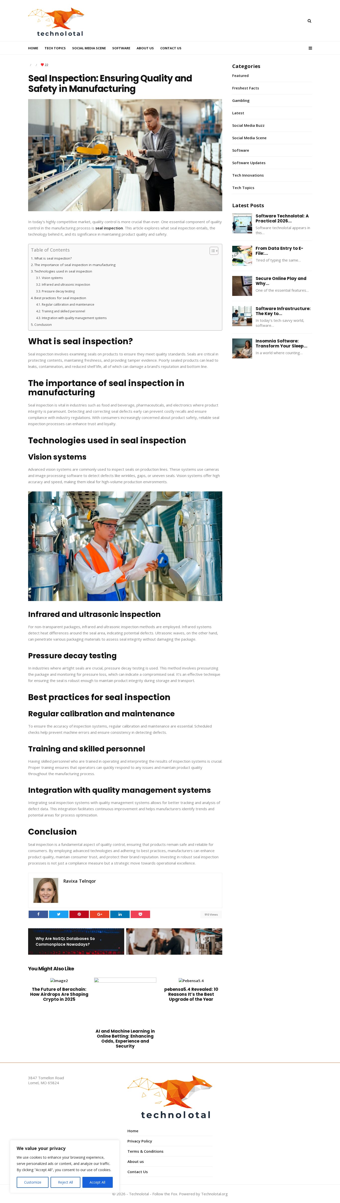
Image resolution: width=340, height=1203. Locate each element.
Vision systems (52, 278)
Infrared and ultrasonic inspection (66, 284)
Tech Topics (55, 48)
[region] (64, 1166)
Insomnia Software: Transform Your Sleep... (281, 343)
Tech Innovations (248, 175)
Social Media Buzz (248, 125)
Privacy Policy (139, 1140)
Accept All (97, 1182)
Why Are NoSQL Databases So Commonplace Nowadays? (65, 941)
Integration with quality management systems (74, 318)
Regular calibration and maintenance (68, 304)
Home (33, 48)
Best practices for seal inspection (60, 298)
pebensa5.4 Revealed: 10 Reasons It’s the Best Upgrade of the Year (191, 994)
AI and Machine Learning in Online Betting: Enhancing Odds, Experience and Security (125, 1038)
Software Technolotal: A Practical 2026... (282, 218)
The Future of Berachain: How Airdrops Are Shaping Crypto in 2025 (59, 994)
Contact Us (170, 48)
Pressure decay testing (58, 291)
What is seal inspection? (53, 258)
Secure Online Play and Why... (281, 280)
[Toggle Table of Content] (211, 251)
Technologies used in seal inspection (63, 271)
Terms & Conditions (145, 1151)
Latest (238, 112)
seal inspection (109, 227)
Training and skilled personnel (63, 311)
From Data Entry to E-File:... (279, 250)
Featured (240, 75)
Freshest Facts (245, 87)
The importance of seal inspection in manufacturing (74, 265)
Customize (32, 1182)
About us (145, 48)
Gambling (241, 100)
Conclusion (43, 324)
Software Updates (249, 162)
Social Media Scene (89, 48)
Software (121, 48)
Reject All (65, 1182)
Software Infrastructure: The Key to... (283, 311)
